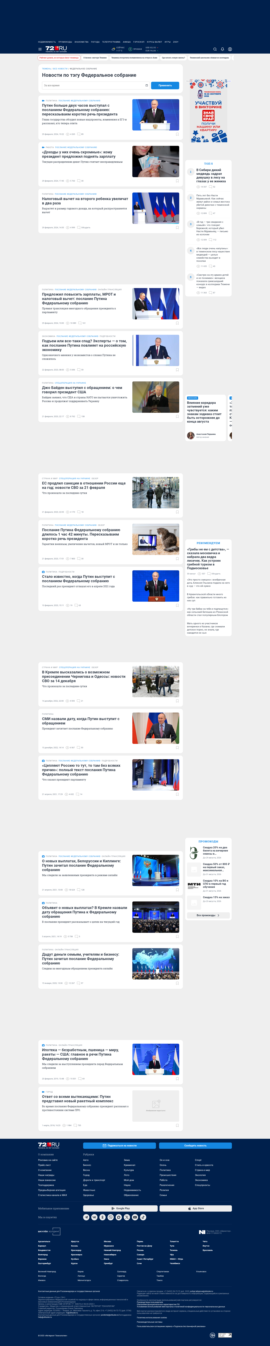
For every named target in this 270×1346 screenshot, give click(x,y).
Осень (163, 1165)
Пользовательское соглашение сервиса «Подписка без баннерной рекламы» (171, 1326)
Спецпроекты (202, 1185)
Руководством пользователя (150, 1302)
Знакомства (82, 42)
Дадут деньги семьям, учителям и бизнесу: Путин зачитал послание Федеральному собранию (80, 958)
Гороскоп (139, 42)
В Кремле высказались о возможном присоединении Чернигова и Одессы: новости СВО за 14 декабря (83, 676)
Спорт (198, 1160)
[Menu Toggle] (40, 49)
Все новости (60, 69)
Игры (168, 42)
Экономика (201, 1180)
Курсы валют (154, 42)
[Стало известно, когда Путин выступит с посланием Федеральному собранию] (155, 586)
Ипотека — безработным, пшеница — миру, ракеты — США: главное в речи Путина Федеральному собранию (80, 1054)
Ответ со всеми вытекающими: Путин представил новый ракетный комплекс (77, 1098)
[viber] (111, 1217)
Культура (129, 1170)
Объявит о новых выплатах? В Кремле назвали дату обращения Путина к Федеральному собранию (84, 912)
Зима (127, 1160)
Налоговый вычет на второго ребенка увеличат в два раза (85, 201)
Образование (131, 1195)
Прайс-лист (44, 1165)
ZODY (175, 42)
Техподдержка (46, 1185)
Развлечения (167, 1185)
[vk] (94, 1217)
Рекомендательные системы (149, 1322)
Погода (95, 42)
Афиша (127, 42)
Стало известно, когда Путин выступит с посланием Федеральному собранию (78, 578)
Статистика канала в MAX (52, 1195)
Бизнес (87, 1165)
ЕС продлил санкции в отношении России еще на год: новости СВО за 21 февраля (84, 485)
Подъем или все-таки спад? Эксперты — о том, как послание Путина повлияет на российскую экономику (84, 345)
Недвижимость (47, 42)
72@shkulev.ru (72, 1313)
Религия (164, 1190)
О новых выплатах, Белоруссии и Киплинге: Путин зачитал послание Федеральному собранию (81, 865)
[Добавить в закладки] (177, 134)
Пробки (136, 49)
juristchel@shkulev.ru (110, 1315)
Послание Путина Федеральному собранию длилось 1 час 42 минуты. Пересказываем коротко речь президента (81, 534)
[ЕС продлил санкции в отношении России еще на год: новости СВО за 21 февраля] (155, 492)
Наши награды (46, 1175)
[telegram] (86, 1217)
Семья (163, 1195)
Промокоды (65, 42)
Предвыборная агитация (51, 1190)
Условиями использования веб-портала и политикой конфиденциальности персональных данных (181, 1307)
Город (86, 1175)
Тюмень (46, 69)
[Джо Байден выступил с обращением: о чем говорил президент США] (155, 397)
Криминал (129, 1165)
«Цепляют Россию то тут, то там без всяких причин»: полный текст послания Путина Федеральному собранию (81, 769)
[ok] (102, 1217)
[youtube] (135, 1217)
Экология (200, 1175)
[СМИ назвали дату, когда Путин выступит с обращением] (155, 728)
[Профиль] (230, 49)
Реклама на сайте (48, 1160)
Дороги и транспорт (94, 1180)
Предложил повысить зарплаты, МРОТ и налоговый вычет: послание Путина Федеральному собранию (79, 298)
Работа (163, 1180)
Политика (165, 1170)
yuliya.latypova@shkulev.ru (201, 1291)
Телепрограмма (111, 42)
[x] (127, 1217)
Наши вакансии (47, 1180)
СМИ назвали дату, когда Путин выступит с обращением (81, 721)
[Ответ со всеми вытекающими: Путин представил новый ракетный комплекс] (155, 1106)
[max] (119, 1217)
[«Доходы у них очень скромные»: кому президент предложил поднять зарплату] (155, 161)
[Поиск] (215, 49)
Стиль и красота (204, 1165)
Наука (127, 1185)
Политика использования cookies (152, 1318)
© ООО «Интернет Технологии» (52, 1335)
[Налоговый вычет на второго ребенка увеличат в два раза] (155, 208)
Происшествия (168, 1175)
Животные (89, 1190)
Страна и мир (202, 1170)
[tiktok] (143, 1217)
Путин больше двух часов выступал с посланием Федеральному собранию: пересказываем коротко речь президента (80, 109)
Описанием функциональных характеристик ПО (158, 1304)
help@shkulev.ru (45, 1317)
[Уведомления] (222, 49)
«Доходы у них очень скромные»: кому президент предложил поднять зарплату (78, 154)
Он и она (164, 1160)
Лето (126, 1175)
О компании (45, 1170)
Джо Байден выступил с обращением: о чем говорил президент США (82, 389)
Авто (86, 1160)
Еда (85, 1185)
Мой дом (129, 1180)
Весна (86, 1170)
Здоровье (88, 1195)
